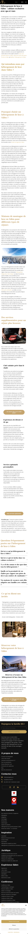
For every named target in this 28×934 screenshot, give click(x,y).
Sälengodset (19, 272)
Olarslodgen (10, 274)
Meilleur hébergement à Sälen (18, 57)
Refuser (14, 925)
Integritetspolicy (16, 932)
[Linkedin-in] (18, 787)
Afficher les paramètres (14, 929)
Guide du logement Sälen (17, 142)
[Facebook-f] (14, 787)
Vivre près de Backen (6, 290)
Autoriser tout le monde (14, 921)
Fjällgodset (4, 274)
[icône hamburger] (25, 2)
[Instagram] (10, 787)
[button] (26, 905)
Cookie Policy (10, 932)
